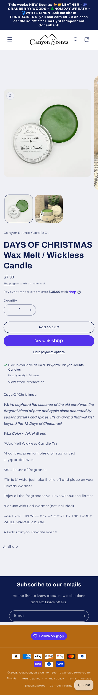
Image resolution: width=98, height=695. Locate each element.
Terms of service (79, 678)
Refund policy (31, 678)
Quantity (10, 300)
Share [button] (13, 546)
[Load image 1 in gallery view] (19, 209)
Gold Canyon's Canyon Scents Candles (46, 672)
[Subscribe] (83, 616)
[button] (9, 39)
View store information (26, 382)
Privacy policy (54, 678)
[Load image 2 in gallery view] (49, 209)
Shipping (9, 283)
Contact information (64, 685)
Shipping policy (35, 685)
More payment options (49, 352)
